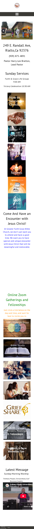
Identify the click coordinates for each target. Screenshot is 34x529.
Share (9, 527)
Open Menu (17, 14)
